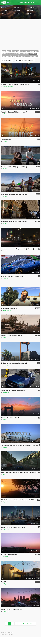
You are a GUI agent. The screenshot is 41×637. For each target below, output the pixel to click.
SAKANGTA (6, 529)
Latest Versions (24, 60)
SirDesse (5, 114)
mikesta (5, 447)
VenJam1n (5, 365)
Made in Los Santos (7, 634)
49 (31, 624)
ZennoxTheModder (8, 86)
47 (23, 624)
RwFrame (5, 420)
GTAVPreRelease (7, 310)
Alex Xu (5, 251)
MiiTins (5, 169)
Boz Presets (6, 278)
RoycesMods (6, 502)
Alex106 (5, 141)
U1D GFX (5, 556)
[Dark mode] (35, 2)
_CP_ (4, 584)
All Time (7, 60)
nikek (4, 474)
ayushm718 (6, 392)
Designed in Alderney (7, 632)
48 (27, 624)
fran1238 (5, 338)
